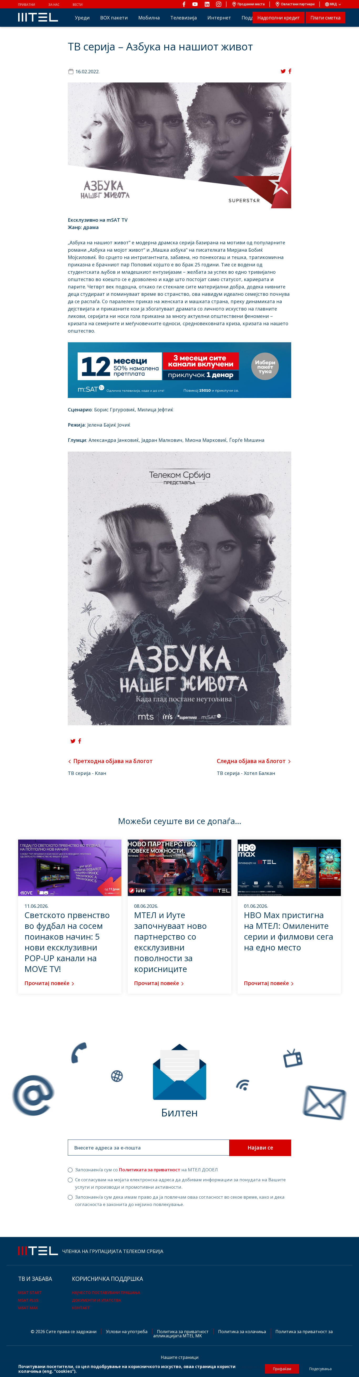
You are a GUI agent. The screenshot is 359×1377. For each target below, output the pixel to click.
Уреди (82, 17)
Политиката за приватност (149, 1170)
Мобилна (149, 17)
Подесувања (320, 1368)
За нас (53, 4)
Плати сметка (325, 17)
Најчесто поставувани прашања (106, 1292)
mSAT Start (30, 1292)
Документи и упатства (96, 1300)
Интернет (219, 17)
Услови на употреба (127, 1331)
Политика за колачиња (242, 1331)
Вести (78, 4)
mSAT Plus (28, 1300)
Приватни (26, 4)
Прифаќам (282, 1368)
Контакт (81, 1307)
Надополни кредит (278, 17)
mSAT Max (28, 1307)
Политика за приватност (183, 1331)
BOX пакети (114, 17)
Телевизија (183, 17)
